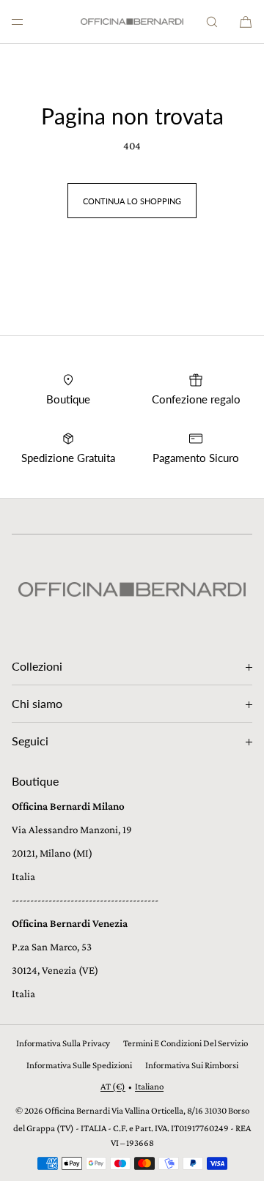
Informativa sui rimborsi (191, 1064)
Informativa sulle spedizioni (79, 1064)
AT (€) (112, 1086)
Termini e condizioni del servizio (185, 1042)
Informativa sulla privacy (63, 1042)
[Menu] (29, 21)
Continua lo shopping (132, 201)
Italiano (149, 1086)
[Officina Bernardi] (132, 22)
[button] (212, 21)
